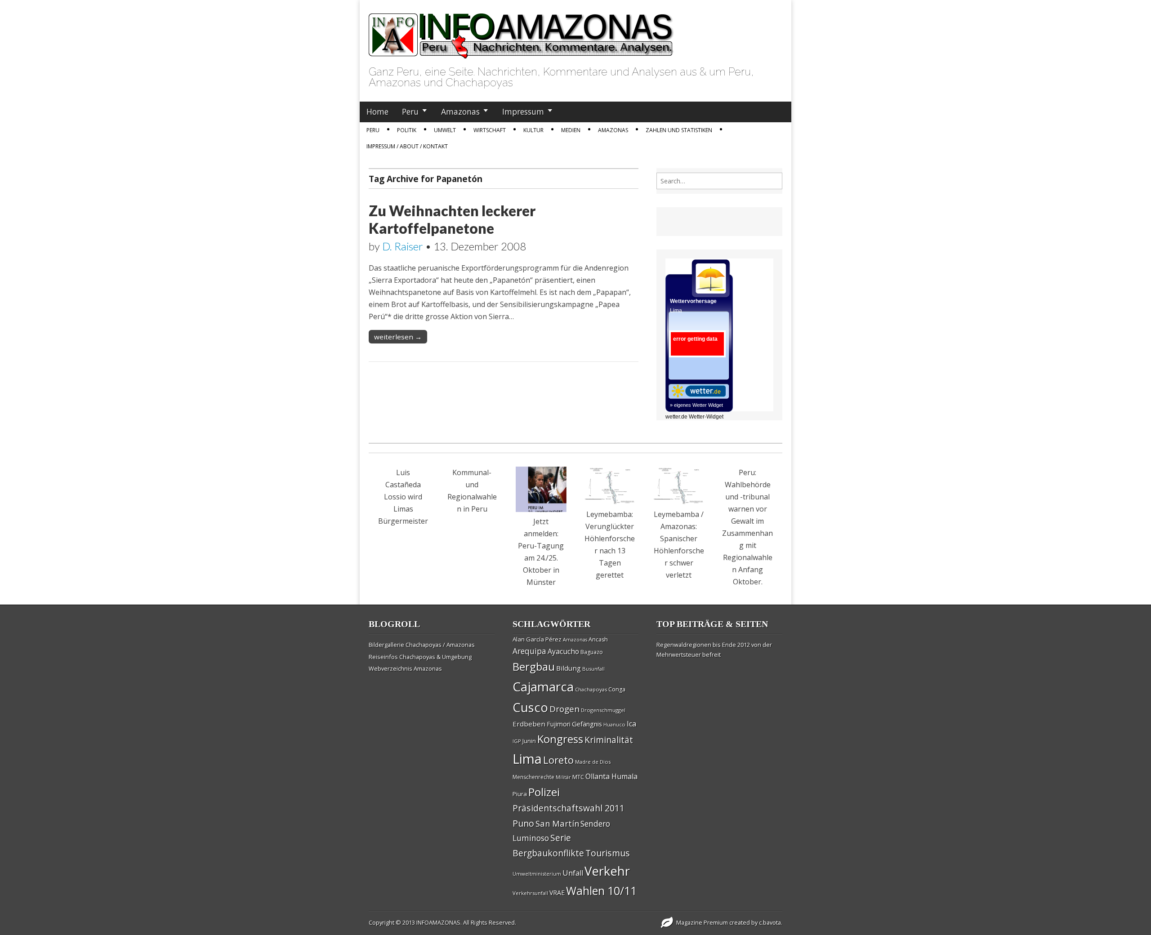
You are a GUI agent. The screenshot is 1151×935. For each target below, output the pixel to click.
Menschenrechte (533, 777)
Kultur (533, 130)
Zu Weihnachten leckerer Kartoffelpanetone (452, 219)
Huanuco (614, 724)
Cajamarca (543, 686)
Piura (520, 794)
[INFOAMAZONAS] (521, 31)
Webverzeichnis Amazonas (405, 668)
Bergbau (534, 666)
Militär (563, 777)
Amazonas (460, 111)
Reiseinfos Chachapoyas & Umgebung (420, 657)
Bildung (568, 667)
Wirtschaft (489, 130)
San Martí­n (557, 823)
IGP (517, 741)
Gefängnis (587, 723)
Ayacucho (563, 651)
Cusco (530, 707)
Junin (529, 741)
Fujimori (559, 724)
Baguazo (591, 652)
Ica (631, 724)
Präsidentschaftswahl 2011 (569, 808)
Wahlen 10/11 (601, 890)
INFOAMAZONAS (438, 922)
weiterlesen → (398, 336)
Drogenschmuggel (603, 710)
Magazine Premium (702, 922)
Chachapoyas (591, 689)
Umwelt (445, 130)
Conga (616, 689)
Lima (527, 759)
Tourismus (607, 853)
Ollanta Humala (611, 776)
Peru (410, 111)
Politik (406, 130)
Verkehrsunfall (530, 893)
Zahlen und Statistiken (679, 130)
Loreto (558, 759)
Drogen (564, 709)
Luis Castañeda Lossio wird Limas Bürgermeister (403, 497)
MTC (578, 777)
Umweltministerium (537, 873)
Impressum (523, 111)
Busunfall (593, 668)
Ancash (598, 639)
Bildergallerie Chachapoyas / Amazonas (422, 645)
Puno (523, 823)
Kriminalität (608, 740)
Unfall (572, 873)
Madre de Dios (593, 761)
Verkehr (607, 870)
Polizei (544, 791)
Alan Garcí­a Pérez (537, 639)
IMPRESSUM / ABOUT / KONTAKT (407, 146)
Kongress (560, 739)
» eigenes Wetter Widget (696, 405)
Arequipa (529, 651)
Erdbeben (529, 723)
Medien (570, 130)
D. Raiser (402, 246)
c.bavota (770, 922)
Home (377, 111)
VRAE (557, 892)
